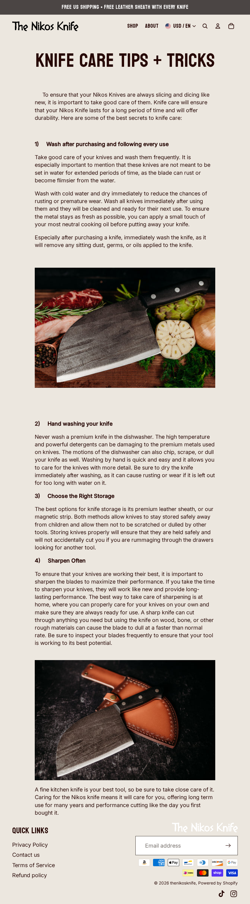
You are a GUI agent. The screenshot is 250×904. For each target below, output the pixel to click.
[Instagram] (234, 894)
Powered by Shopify (218, 883)
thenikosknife (183, 883)
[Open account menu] (217, 26)
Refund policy (29, 875)
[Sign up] (228, 845)
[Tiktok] (221, 894)
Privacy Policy (30, 844)
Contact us (26, 855)
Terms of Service (33, 865)
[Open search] (205, 26)
